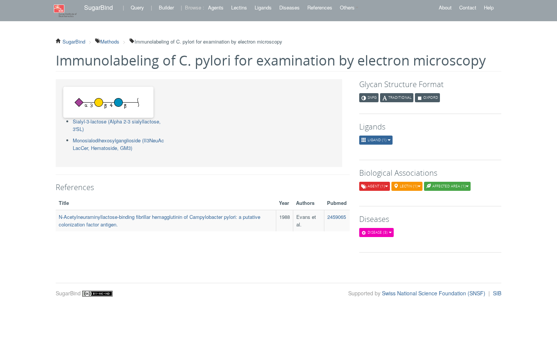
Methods (109, 41)
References (319, 7)
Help (489, 7)
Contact (467, 7)
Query (137, 7)
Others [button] (347, 7)
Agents (216, 7)
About (445, 7)
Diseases (289, 7)
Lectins (239, 7)
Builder (166, 7)
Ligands (263, 7)
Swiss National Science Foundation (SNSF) (434, 293)
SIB (497, 293)
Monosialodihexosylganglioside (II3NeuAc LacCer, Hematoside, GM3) (118, 144)
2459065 (336, 216)
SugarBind (98, 7)
